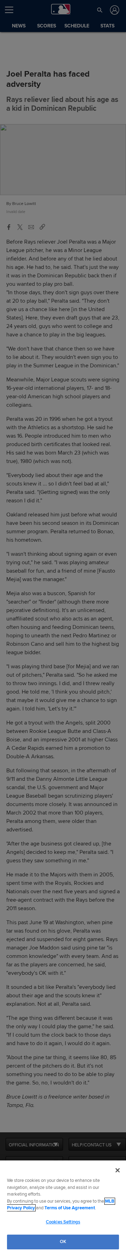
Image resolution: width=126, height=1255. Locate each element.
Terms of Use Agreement (69, 1208)
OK (63, 1241)
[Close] (117, 1170)
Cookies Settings (63, 1222)
